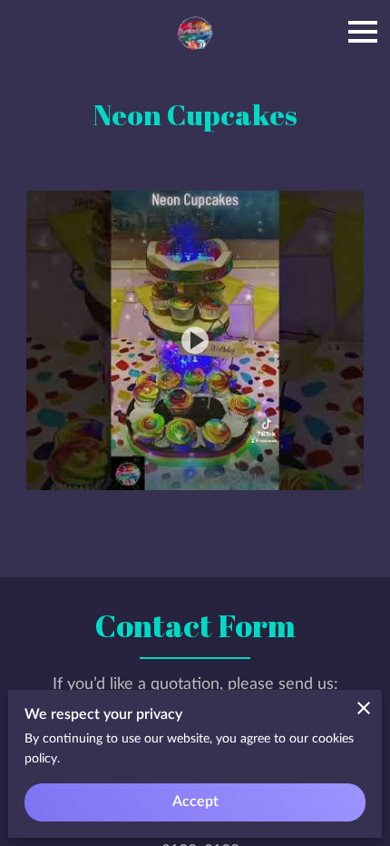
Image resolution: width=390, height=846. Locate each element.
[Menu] (362, 32)
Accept (195, 801)
